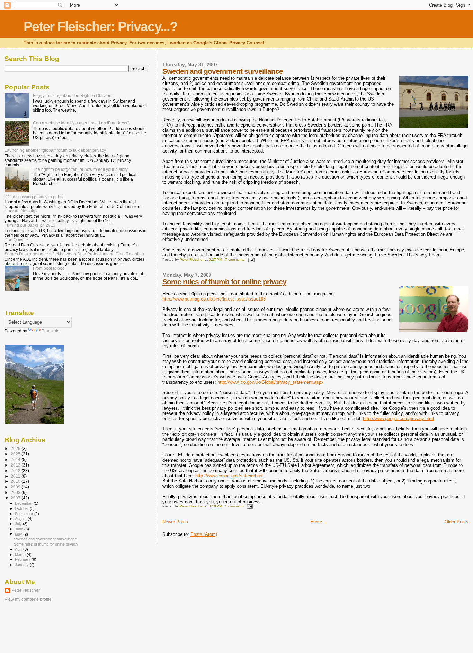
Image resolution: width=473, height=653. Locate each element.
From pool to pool (49, 268)
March (21, 554)
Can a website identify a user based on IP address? (81, 123)
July (19, 524)
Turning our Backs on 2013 (30, 225)
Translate (51, 331)
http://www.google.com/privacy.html (398, 418)
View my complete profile (28, 599)
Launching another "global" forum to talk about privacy (55, 150)
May (19, 534)
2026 (16, 448)
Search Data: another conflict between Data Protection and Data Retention (74, 254)
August (21, 518)
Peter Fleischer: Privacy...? (100, 26)
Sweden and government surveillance (222, 71)
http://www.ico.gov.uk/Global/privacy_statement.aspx (270, 382)
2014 (16, 459)
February (23, 559)
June (19, 529)
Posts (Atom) (203, 534)
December (24, 503)
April (19, 549)
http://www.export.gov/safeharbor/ (228, 475)
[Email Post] (251, 259)
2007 (16, 498)
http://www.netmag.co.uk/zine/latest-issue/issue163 (214, 299)
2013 (16, 465)
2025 (16, 454)
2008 (16, 492)
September (24, 514)
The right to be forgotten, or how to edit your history (80, 169)
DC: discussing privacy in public (34, 196)
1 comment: (235, 506)
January (22, 565)
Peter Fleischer (25, 590)
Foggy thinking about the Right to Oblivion (72, 95)
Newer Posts (175, 521)
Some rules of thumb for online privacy (224, 282)
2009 (16, 487)
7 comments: (236, 259)
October (22, 508)
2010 (16, 481)
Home (316, 521)
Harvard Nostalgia (22, 211)
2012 (16, 470)
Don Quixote (16, 239)
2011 (16, 476)
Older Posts (456, 521)
